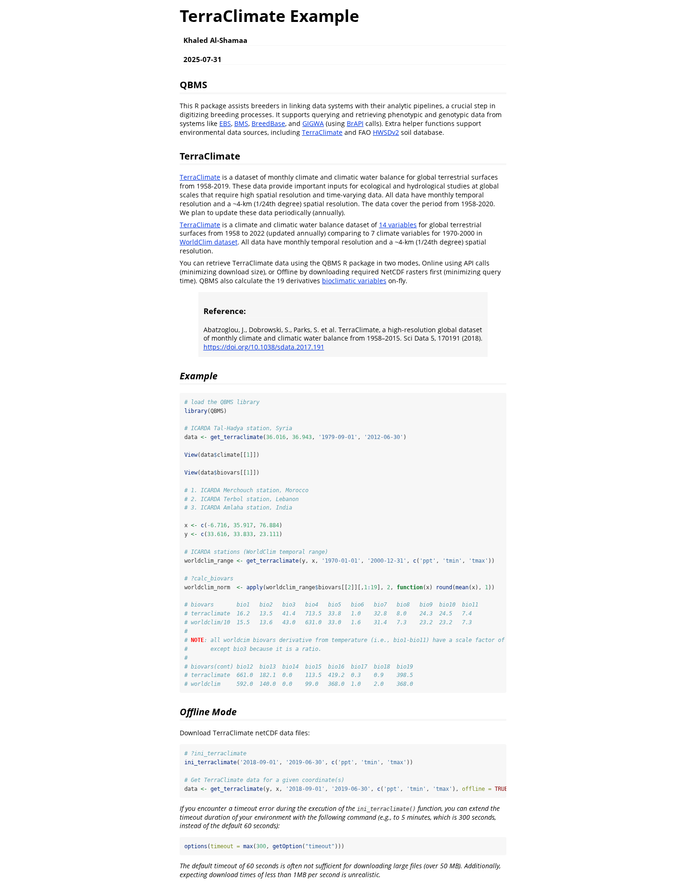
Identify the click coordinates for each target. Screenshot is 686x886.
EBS (225, 123)
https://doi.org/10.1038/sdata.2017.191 (263, 346)
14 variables (398, 224)
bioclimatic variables (354, 280)
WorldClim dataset (209, 241)
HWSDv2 (386, 132)
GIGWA (313, 123)
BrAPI (355, 123)
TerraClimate (322, 132)
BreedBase (268, 123)
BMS (241, 123)
